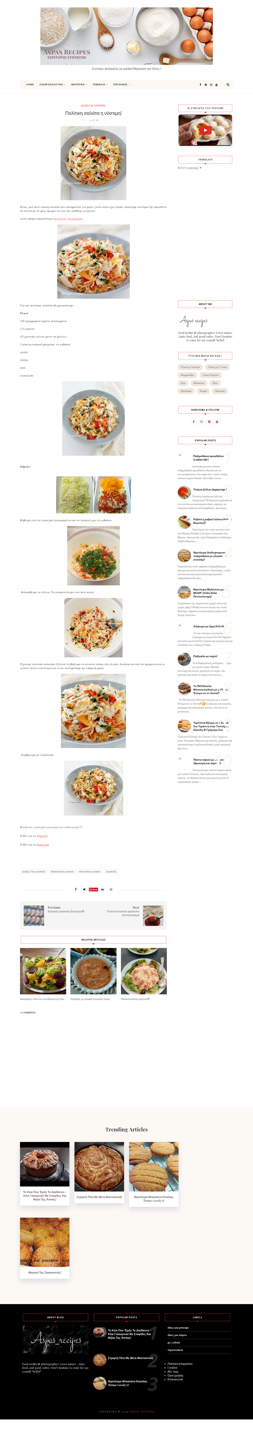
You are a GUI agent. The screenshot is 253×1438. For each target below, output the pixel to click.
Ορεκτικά (220, 391)
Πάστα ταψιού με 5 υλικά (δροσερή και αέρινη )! (208, 761)
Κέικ (183, 383)
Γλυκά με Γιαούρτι (190, 367)
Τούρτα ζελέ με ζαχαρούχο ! (210, 489)
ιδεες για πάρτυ (177, 1335)
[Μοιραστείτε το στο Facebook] (76, 889)
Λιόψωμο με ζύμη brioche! (209, 626)
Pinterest (42, 836)
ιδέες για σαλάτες (93, 105)
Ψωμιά (203, 391)
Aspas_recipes (142, 1411)
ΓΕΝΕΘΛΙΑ (99, 84)
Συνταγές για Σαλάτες (68, 218)
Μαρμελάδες (187, 375)
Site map (173, 1371)
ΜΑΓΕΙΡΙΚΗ (78, 84)
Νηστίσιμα (186, 391)
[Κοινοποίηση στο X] (84, 889)
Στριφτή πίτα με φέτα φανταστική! (99, 1197)
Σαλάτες (111, 871)
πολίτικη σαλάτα (90, 871)
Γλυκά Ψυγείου (210, 375)
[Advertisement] (205, 234)
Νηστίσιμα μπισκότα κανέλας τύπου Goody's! (153, 1198)
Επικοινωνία (175, 1379)
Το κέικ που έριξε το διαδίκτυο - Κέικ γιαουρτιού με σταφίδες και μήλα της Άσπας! (44, 1195)
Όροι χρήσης (175, 1375)
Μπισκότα (199, 383)
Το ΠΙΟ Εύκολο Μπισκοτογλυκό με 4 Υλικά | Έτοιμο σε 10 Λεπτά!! (210, 689)
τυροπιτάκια (175, 1350)
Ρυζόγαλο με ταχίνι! (205, 656)
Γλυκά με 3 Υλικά (217, 367)
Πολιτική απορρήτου (180, 1363)
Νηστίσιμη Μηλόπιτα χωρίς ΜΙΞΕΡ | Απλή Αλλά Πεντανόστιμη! (210, 593)
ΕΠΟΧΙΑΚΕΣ (121, 84)
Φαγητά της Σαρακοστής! (44, 1272)
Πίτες (215, 383)
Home (30, 84)
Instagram (42, 844)
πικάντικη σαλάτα (62, 871)
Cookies (172, 1367)
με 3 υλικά (174, 1342)
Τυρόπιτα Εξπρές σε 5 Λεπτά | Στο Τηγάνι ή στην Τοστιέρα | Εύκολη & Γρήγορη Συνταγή (211, 726)
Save (95, 889)
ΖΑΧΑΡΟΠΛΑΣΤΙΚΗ (51, 84)
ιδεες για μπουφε (178, 1327)
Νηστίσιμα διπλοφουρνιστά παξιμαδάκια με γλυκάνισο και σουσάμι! (212, 556)
